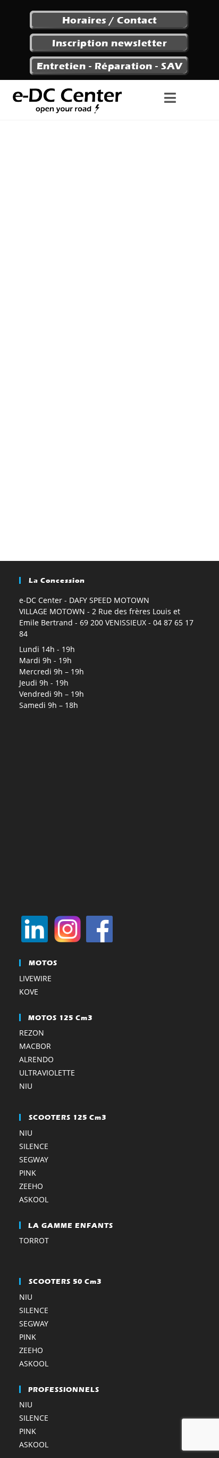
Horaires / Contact (109, 20)
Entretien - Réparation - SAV (110, 66)
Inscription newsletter (109, 43)
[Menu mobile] (186, 100)
